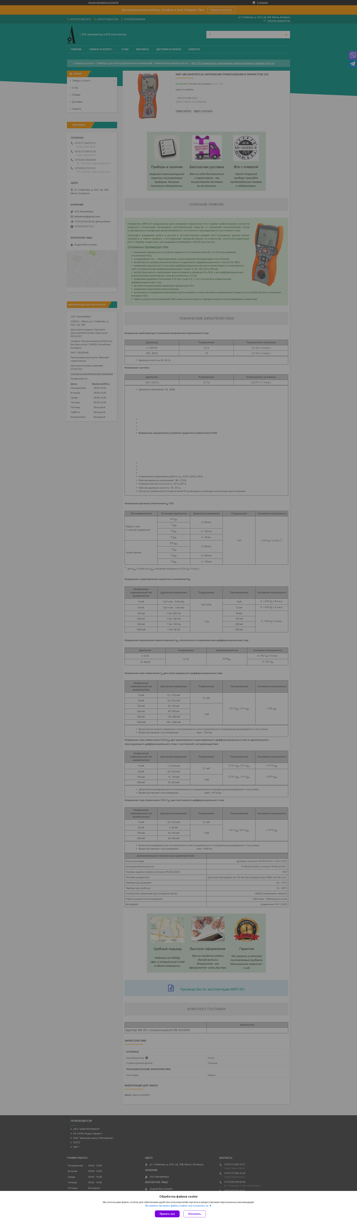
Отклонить (194, 1213)
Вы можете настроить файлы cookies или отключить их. (177, 1205)
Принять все (167, 1213)
